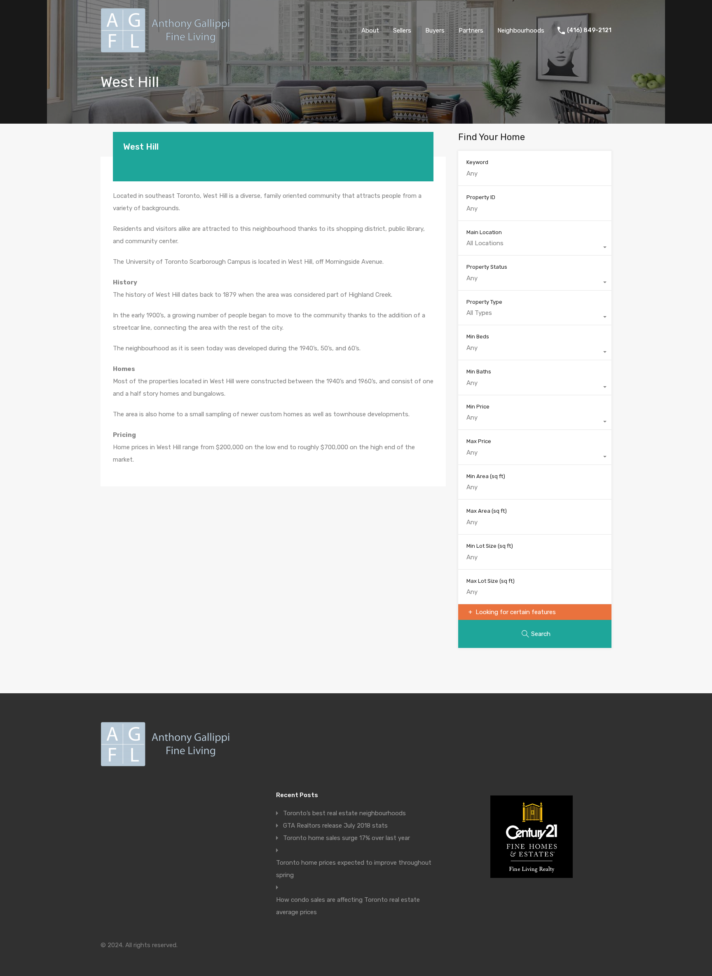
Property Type (484, 302)
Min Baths (478, 371)
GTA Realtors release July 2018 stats (335, 825)
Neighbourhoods (520, 30)
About (370, 30)
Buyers (435, 30)
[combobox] (534, 247)
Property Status (486, 267)
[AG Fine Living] (167, 49)
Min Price (478, 407)
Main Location (484, 232)
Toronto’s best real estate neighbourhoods (344, 813)
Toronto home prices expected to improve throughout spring (353, 869)
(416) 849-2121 (589, 30)
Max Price (478, 441)
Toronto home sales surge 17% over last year (346, 838)
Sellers (402, 30)
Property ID (480, 197)
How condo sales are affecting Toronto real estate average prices (348, 906)
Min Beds (477, 336)
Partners (471, 30)
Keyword (477, 162)
